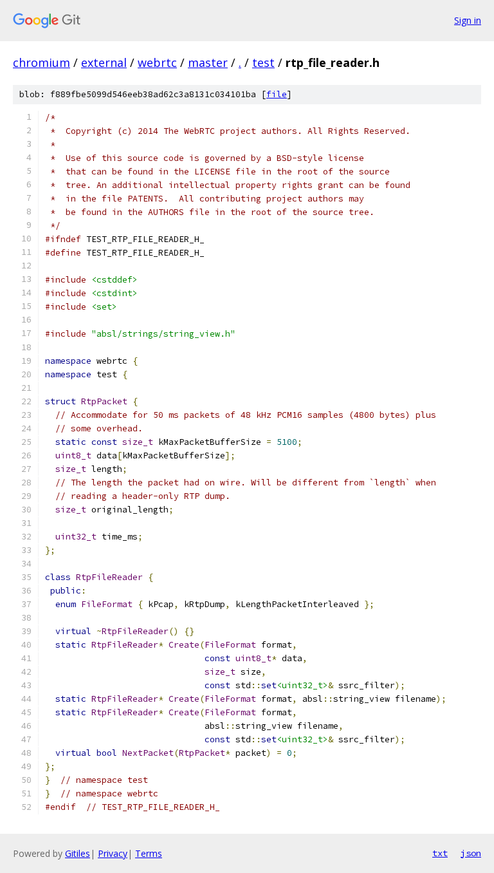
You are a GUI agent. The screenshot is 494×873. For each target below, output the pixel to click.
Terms (148, 853)
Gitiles (77, 853)
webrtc (157, 62)
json (471, 853)
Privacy (112, 853)
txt (440, 853)
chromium (41, 62)
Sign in (467, 20)
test (263, 62)
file (276, 94)
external (104, 62)
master (208, 62)
